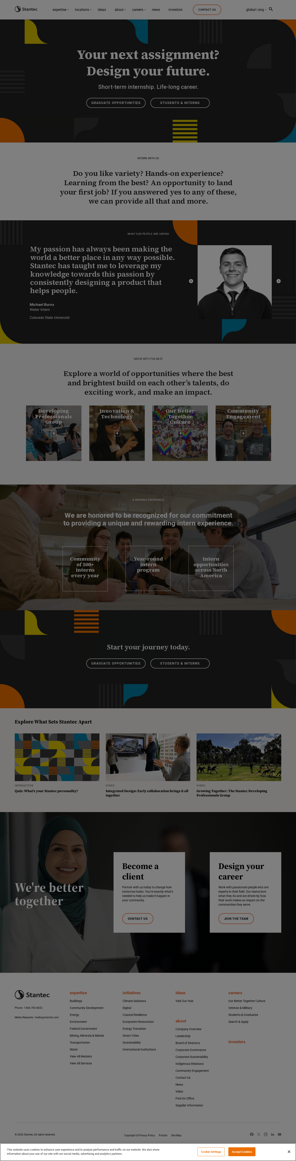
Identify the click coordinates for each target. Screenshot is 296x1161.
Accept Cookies (242, 1151)
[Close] (289, 1151)
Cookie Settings (211, 1151)
